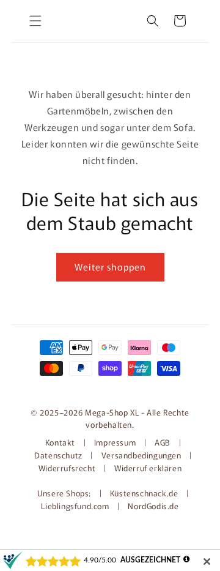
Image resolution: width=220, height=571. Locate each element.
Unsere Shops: (65, 493)
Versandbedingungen (141, 455)
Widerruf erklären (148, 468)
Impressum (115, 442)
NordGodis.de (153, 506)
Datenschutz (58, 455)
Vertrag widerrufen (110, 387)
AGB (162, 442)
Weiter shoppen (110, 266)
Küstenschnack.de (145, 493)
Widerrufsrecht (66, 468)
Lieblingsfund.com (76, 506)
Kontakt (61, 442)
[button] (35, 20)
